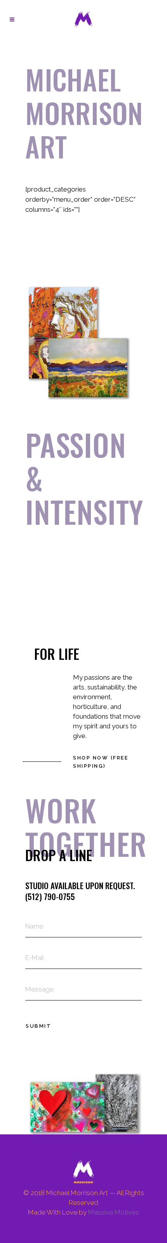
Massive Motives (113, 1212)
